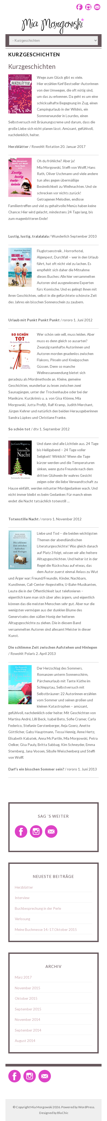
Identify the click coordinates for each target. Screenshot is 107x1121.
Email (97, 7)
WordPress (86, 1107)
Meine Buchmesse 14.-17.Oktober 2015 (46, 929)
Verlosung (22, 919)
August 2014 (25, 1041)
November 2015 (27, 988)
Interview (22, 898)
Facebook (79, 7)
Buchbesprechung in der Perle (38, 908)
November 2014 (27, 1019)
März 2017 (23, 977)
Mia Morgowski (41, 1107)
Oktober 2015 (26, 998)
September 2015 (28, 1009)
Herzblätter (24, 887)
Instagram (88, 7)
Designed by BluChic (53, 1113)
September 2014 (28, 1030)
